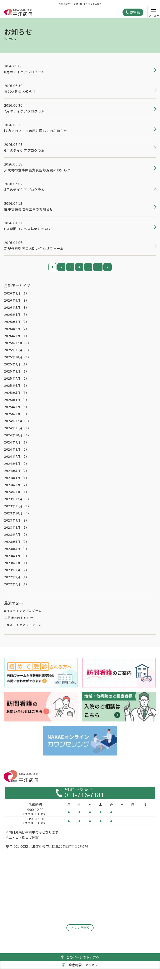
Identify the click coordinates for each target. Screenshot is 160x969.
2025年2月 (16, 414)
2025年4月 (16, 400)
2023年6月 (16, 541)
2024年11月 (17, 428)
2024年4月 (16, 478)
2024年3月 (16, 485)
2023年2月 (16, 570)
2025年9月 (16, 364)
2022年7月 (16, 584)
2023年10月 (17, 513)
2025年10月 (17, 357)
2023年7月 (16, 534)
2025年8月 (16, 371)
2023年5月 (16, 549)
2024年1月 (16, 492)
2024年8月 (16, 449)
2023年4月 (16, 556)
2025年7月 (16, 378)
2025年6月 (16, 385)
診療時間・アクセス (83, 964)
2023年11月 (17, 506)
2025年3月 (16, 407)
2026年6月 (16, 300)
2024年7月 (16, 456)
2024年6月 (16, 463)
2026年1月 (16, 336)
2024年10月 (17, 435)
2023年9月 (16, 520)
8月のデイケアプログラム (23, 611)
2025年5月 (16, 392)
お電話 (135, 12)
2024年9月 (16, 442)
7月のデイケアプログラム (23, 625)
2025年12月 (17, 343)
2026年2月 (16, 329)
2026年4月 (16, 314)
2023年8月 (16, 527)
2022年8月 (16, 577)
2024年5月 (16, 471)
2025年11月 (17, 350)
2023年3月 (16, 563)
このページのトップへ (82, 957)
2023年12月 (17, 499)
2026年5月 (16, 307)
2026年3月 (16, 322)
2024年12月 (17, 421)
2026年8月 (16, 293)
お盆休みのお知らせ (18, 618)
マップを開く (80, 927)
